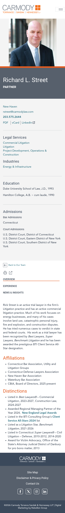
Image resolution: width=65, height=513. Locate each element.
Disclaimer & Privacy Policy (32, 478)
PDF (5, 122)
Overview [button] (9, 279)
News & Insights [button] (13, 292)
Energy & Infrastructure (17, 166)
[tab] (32, 376)
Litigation (8, 147)
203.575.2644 (12, 117)
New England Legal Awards (39, 413)
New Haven (10, 106)
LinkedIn (27, 122)
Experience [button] (10, 286)
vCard (15, 122)
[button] (10, 273)
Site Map (32, 472)
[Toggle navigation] (60, 9)
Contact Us (32, 483)
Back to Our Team (17, 265)
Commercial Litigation (16, 143)
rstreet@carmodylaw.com (18, 112)
